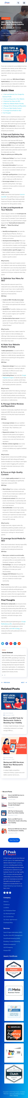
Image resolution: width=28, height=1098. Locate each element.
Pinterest (10, 643)
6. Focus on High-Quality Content (12, 108)
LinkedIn (15, 643)
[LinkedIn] (2, 675)
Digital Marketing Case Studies (12, 886)
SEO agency (8, 860)
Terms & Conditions (14, 1093)
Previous (7, 682)
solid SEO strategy (14, 628)
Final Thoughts (7, 113)
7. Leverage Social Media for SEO (12, 110)
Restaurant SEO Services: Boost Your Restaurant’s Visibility (14, 764)
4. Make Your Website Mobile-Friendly (13, 103)
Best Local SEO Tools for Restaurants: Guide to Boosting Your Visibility (13, 720)
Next (22, 682)
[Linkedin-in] (10, 893)
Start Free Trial (14, 840)
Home (3, 31)
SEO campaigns (8, 874)
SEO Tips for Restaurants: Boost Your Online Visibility (16, 812)
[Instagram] (4, 675)
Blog (8, 31)
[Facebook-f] (7, 893)
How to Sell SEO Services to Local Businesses (16, 796)
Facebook (6, 643)
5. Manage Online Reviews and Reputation (14, 106)
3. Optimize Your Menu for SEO (11, 101)
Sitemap (16, 1095)
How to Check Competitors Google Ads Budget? (16, 804)
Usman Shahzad (9, 713)
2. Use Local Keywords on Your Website (13, 99)
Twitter (2, 643)
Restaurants (5, 18)
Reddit (19, 643)
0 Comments (18, 28)
